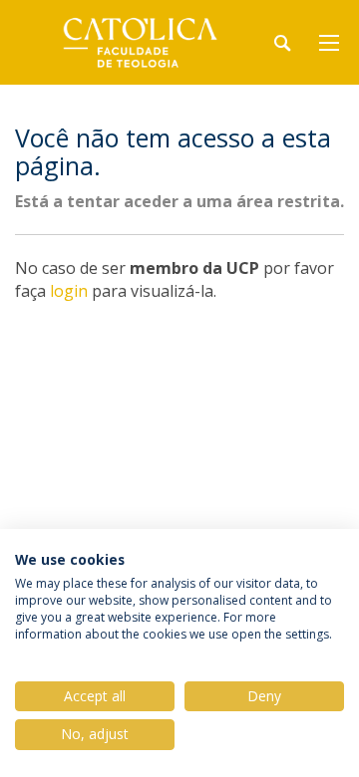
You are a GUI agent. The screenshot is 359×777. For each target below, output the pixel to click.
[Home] (139, 42)
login (69, 291)
